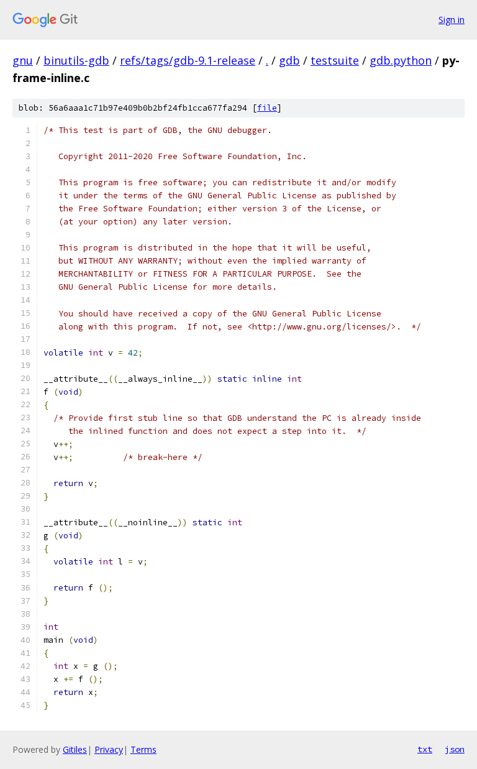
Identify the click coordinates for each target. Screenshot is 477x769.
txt (424, 749)
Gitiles (75, 749)
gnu (22, 60)
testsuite (335, 60)
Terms (143, 749)
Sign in (451, 19)
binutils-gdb (76, 60)
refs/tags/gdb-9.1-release (187, 60)
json (455, 749)
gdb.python (401, 60)
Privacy (108, 749)
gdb (289, 60)
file (267, 108)
